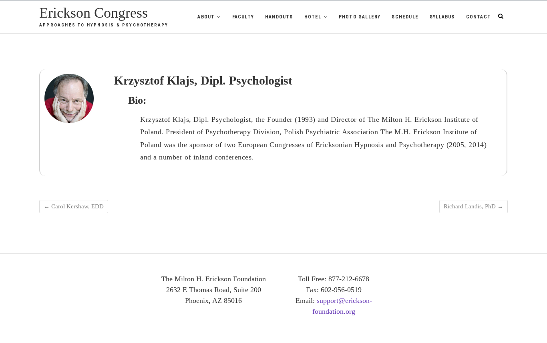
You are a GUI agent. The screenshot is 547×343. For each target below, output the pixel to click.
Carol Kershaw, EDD (74, 206)
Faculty (243, 17)
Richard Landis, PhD (473, 206)
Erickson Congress (93, 13)
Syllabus (442, 17)
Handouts (279, 17)
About (206, 17)
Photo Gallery (360, 17)
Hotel (313, 17)
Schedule (405, 17)
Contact (478, 17)
